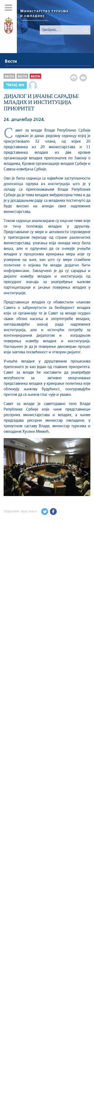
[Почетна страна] (8, 26)
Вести (11, 61)
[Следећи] (86, 473)
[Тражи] (85, 30)
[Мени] (8, 7)
